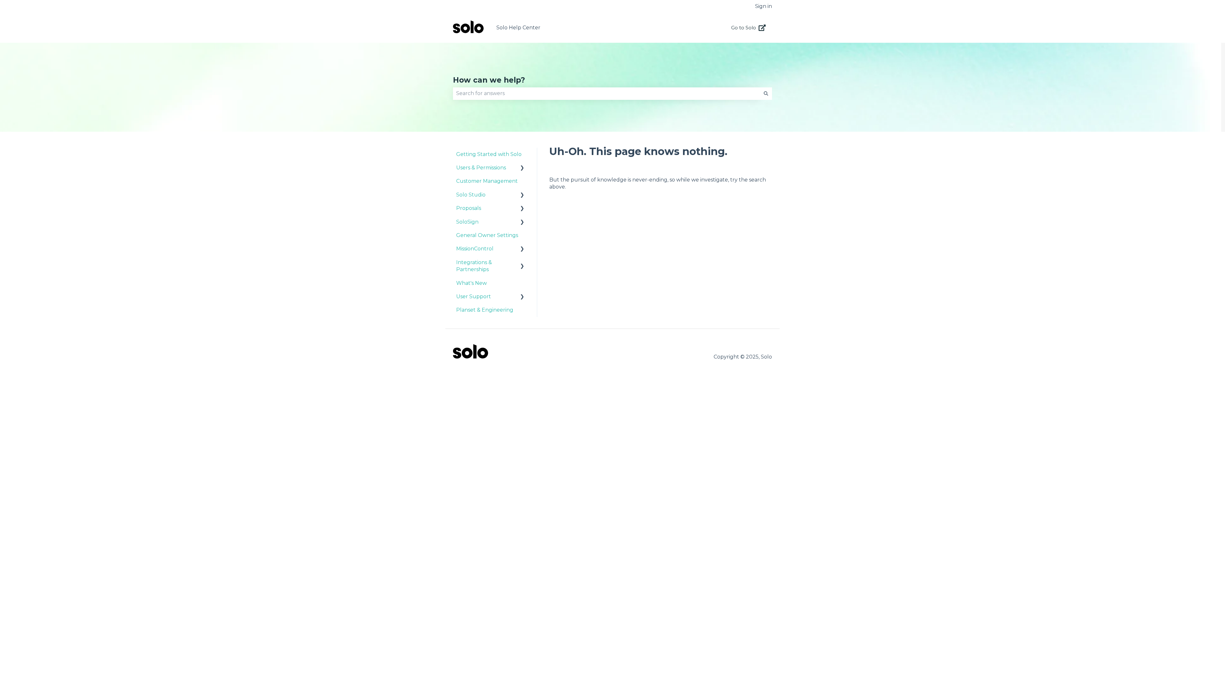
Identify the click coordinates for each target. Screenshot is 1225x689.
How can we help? (489, 80)
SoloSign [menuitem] (467, 222)
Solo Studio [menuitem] (471, 195)
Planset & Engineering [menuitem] (484, 310)
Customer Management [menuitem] (487, 181)
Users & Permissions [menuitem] (481, 168)
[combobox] (606, 93)
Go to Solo (743, 28)
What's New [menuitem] (471, 283)
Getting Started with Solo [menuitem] (489, 154)
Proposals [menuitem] (468, 208)
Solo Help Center (518, 28)
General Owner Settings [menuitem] (487, 235)
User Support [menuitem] (473, 296)
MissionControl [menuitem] (475, 249)
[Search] (766, 93)
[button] (522, 168)
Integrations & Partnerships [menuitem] (474, 265)
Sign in (763, 6)
